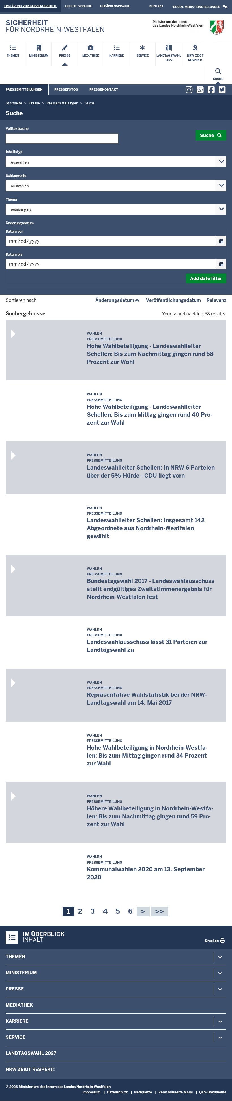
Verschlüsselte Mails (175, 1092)
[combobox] (116, 161)
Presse (15, 989)
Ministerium (21, 973)
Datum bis (14, 254)
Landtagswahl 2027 (31, 1053)
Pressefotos (66, 89)
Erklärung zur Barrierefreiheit (30, 6)
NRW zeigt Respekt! (30, 1069)
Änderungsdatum (117, 300)
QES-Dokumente (212, 1092)
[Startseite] (188, 27)
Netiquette (143, 1092)
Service (15, 1037)
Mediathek (19, 1005)
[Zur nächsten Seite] (143, 911)
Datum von (14, 231)
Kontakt (156, 6)
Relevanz (216, 300)
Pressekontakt (103, 89)
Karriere (17, 1021)
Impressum (91, 1092)
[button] (199, 7)
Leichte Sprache (78, 6)
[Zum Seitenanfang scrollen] (220, 1090)
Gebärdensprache (115, 6)
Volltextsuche (17, 128)
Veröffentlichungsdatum (173, 300)
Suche (207, 135)
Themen (15, 957)
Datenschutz (117, 1092)
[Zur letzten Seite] (159, 911)
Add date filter (206, 278)
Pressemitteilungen (24, 89)
